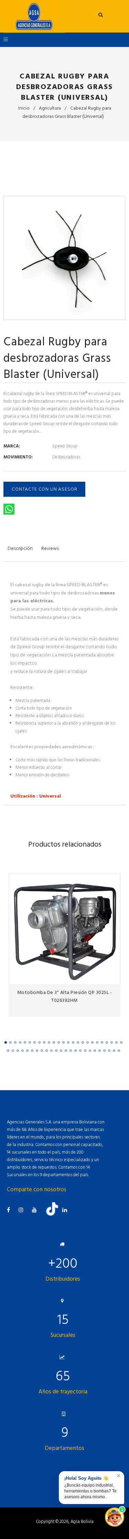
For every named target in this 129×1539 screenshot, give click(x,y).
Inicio (24, 108)
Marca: (11, 446)
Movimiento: (18, 457)
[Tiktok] (54, 1214)
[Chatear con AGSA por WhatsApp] (114, 1517)
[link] (113, 978)
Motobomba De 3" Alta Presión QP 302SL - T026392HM (64, 996)
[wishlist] (100, 978)
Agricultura (50, 108)
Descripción (20, 548)
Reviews (50, 548)
